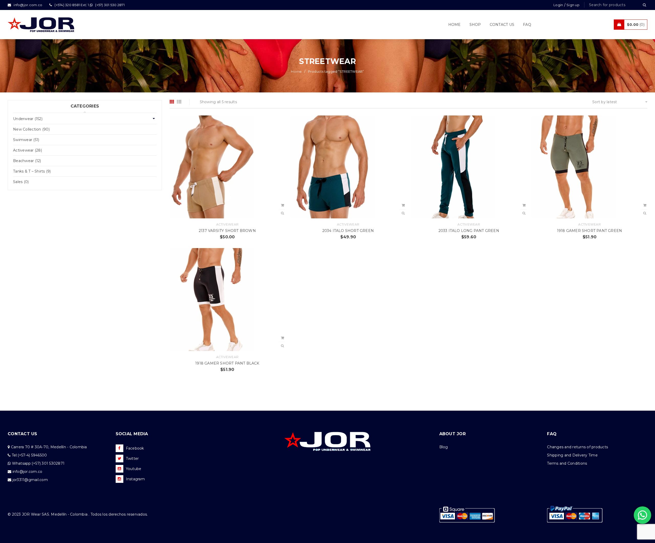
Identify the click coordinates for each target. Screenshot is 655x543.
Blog (443, 447)
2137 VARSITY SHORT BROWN (227, 230)
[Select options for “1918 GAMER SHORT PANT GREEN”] (645, 205)
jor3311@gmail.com (30, 479)
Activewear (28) (27, 150)
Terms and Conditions (567, 463)
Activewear (227, 224)
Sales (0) (21, 181)
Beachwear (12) (27, 160)
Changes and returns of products (577, 447)
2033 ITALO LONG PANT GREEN (469, 230)
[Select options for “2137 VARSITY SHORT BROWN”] (282, 205)
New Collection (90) (31, 129)
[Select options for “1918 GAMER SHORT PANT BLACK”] (282, 338)
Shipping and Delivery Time (572, 455)
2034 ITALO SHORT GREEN (348, 230)
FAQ (551, 433)
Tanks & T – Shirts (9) (32, 171)
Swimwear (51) (26, 139)
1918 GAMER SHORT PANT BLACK (227, 363)
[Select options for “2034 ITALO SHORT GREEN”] (403, 205)
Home (296, 71)
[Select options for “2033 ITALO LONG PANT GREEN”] (524, 205)
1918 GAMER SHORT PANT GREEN (589, 230)
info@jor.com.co (27, 471)
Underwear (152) (27, 118)
